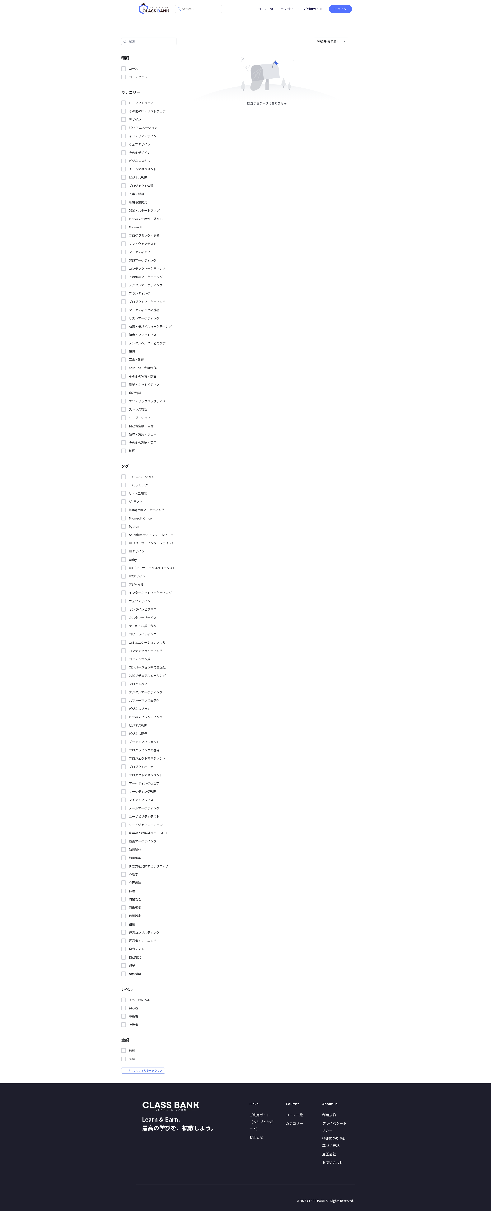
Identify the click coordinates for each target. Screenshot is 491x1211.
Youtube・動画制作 (143, 368)
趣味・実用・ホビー (143, 434)
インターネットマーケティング (150, 592)
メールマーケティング (144, 808)
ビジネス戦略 (138, 177)
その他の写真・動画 (143, 376)
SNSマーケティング (142, 260)
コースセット (138, 77)
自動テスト (136, 949)
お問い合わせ (332, 1162)
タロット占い (138, 684)
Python (134, 526)
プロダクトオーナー (143, 766)
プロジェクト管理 (141, 185)
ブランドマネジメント (144, 741)
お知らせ (256, 1136)
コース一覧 (265, 9)
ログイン (340, 9)
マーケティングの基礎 (144, 310)
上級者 (133, 1024)
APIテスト (136, 501)
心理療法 (135, 882)
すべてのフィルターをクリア (145, 1070)
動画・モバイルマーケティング (150, 326)
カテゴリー (288, 9)
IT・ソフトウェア (141, 102)
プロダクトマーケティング (147, 301)
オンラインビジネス (143, 609)
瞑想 (132, 351)
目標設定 (135, 915)
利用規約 (329, 1114)
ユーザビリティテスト (144, 816)
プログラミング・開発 (144, 235)
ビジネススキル (139, 160)
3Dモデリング (138, 485)
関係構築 (135, 973)
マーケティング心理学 (144, 783)
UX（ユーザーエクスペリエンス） (152, 568)
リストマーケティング (144, 318)
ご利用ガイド (313, 9)
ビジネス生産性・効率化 (146, 219)
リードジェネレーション (146, 824)
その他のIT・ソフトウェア (147, 111)
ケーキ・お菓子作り (143, 625)
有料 (132, 1058)
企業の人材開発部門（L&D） (149, 833)
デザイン (135, 119)
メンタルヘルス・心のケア (147, 343)
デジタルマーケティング (145, 285)
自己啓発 (135, 392)
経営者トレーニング (143, 940)
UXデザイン (137, 576)
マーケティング (139, 251)
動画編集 (135, 857)
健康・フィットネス (143, 334)
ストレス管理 (138, 409)
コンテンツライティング (145, 650)
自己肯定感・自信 (141, 426)
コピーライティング (142, 634)
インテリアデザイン (143, 136)
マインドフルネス (141, 799)
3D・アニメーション (143, 127)
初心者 (133, 1008)
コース (133, 68)
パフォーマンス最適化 (144, 700)
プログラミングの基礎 (144, 750)
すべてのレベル (139, 999)
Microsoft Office (140, 518)
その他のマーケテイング (146, 276)
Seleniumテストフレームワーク (151, 534)
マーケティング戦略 (142, 791)
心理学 (133, 874)
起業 (132, 965)
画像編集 (135, 907)
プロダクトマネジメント (146, 775)
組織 (132, 924)
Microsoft (136, 227)
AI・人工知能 (138, 493)
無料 (132, 1050)
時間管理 (135, 899)
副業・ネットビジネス (144, 384)
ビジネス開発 (138, 733)
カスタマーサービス (143, 617)
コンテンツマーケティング (147, 268)
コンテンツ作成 (139, 659)
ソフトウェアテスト (143, 243)
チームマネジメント (143, 169)
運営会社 (329, 1153)
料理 (132, 450)
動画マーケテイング (143, 841)
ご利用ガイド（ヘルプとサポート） (261, 1121)
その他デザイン (139, 152)
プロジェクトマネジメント (147, 758)
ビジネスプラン (139, 708)
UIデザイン (136, 551)
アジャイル (136, 584)
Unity (133, 559)
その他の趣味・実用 (143, 442)
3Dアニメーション (141, 476)
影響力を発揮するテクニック (149, 866)
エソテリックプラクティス (147, 401)
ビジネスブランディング (145, 717)
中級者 (133, 1016)
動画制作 (135, 849)
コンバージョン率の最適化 (147, 667)
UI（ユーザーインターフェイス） (152, 543)
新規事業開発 (138, 202)
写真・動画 (136, 359)
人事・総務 (136, 194)
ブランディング (139, 293)
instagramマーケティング (146, 509)
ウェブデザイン (139, 144)
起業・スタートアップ (144, 210)
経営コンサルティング (144, 932)
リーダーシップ (139, 417)
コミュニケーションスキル (147, 642)
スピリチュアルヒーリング (147, 675)
